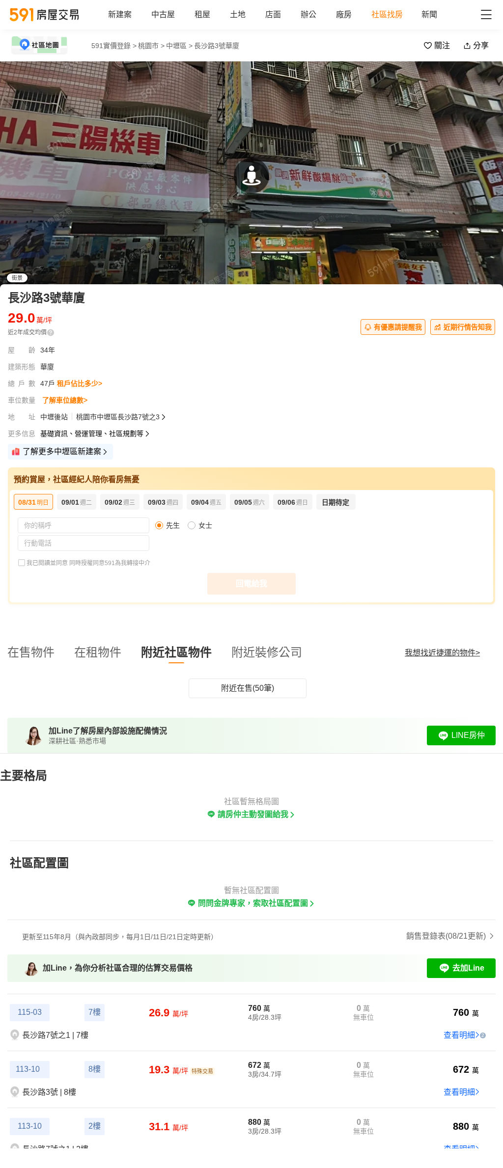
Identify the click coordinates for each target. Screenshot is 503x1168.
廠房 (344, 14)
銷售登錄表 (446, 936)
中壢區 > (179, 46)
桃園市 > (151, 46)
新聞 (429, 14)
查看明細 (459, 1035)
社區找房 (387, 14)
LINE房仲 (468, 735)
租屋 (202, 14)
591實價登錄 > (114, 46)
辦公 (308, 14)
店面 (273, 14)
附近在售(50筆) (247, 688)
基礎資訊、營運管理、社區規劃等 (91, 433)
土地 (238, 14)
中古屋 (163, 14)
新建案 (120, 14)
